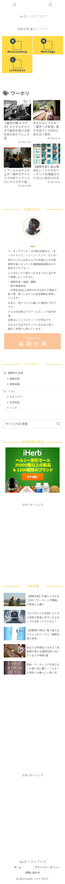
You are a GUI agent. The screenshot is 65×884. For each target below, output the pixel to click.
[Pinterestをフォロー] (36, 344)
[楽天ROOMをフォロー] (44, 344)
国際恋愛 (15, 378)
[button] (56, 424)
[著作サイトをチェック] (21, 344)
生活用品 (15, 402)
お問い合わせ (32, 872)
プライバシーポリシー (47, 867)
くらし (12, 391)
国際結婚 (15, 384)
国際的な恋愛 (15, 373)
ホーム (17, 867)
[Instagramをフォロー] (29, 344)
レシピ (13, 407)
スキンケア (16, 397)
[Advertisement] (32, 539)
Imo (32, 246)
